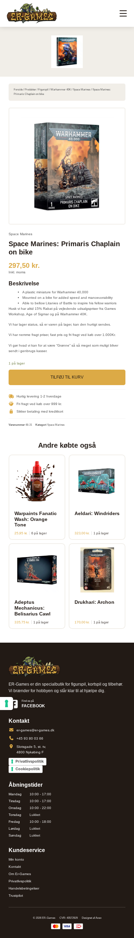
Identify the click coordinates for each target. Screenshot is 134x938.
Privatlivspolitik (29, 761)
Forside (18, 89)
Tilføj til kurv (67, 377)
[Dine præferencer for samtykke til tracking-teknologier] (6, 703)
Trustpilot (16, 895)
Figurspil (43, 89)
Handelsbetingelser (24, 888)
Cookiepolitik (27, 768)
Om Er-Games (20, 874)
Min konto (16, 859)
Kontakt (15, 867)
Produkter (30, 89)
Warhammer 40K (61, 89)
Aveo (98, 917)
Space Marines (81, 89)
